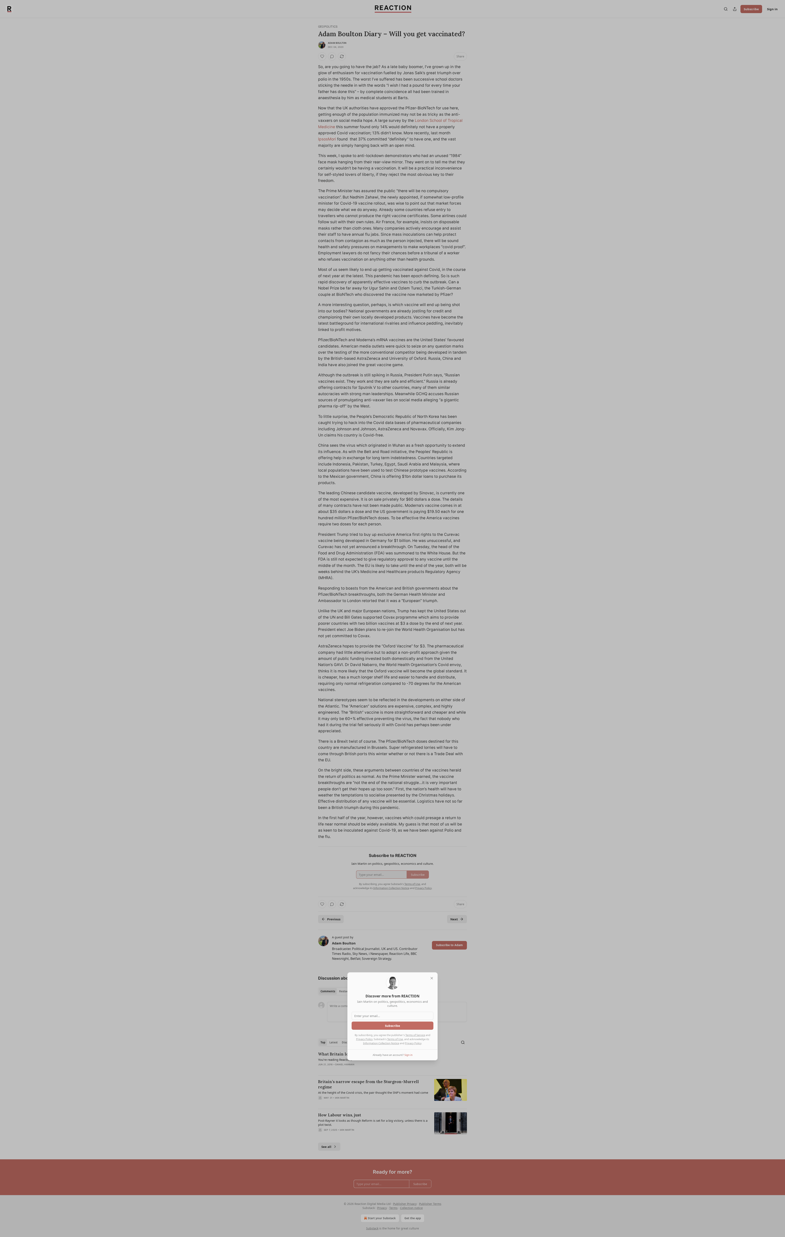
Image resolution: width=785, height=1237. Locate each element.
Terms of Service (415, 1035)
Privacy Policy (364, 1039)
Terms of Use (395, 1039)
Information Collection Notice (381, 1043)
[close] (431, 978)
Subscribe (392, 1026)
